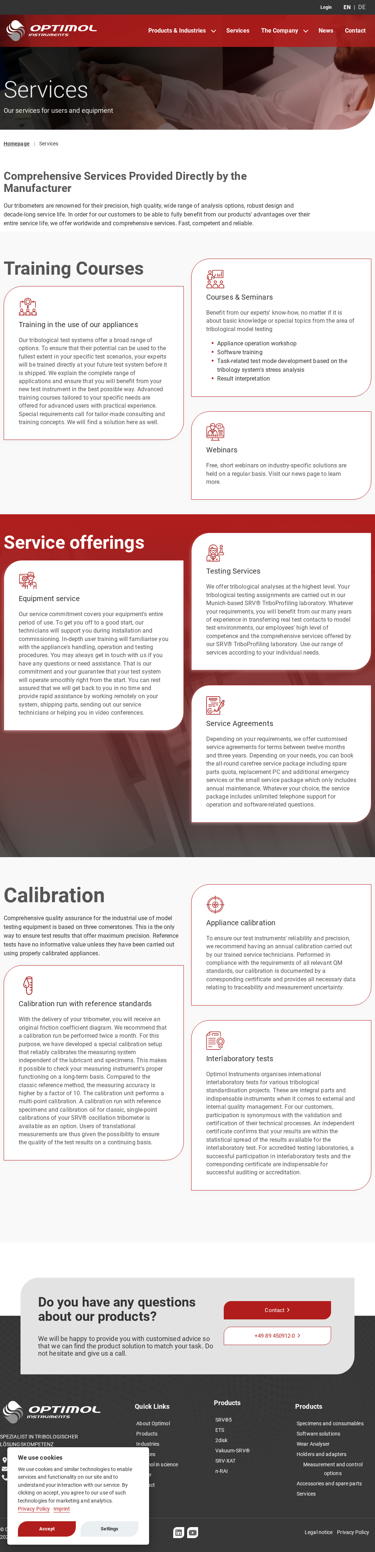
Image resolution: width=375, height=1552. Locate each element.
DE (361, 7)
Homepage (17, 144)
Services (237, 30)
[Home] (52, 31)
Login (326, 7)
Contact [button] (275, 1310)
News (326, 30)
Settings (109, 1528)
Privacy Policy (34, 1509)
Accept (47, 1528)
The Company (279, 30)
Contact (355, 30)
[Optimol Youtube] (192, 1532)
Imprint (61, 1509)
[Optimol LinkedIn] (178, 1532)
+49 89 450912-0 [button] (275, 1336)
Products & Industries (177, 30)
